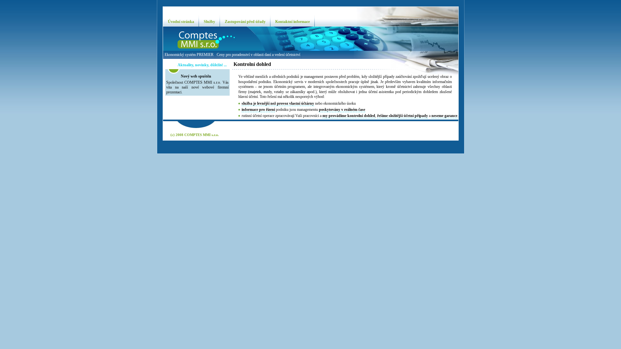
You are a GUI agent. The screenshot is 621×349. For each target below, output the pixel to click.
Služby (209, 21)
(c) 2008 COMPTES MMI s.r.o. (194, 135)
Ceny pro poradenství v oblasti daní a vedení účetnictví (258, 54)
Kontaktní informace (292, 21)
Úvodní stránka (181, 21)
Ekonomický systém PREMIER (189, 54)
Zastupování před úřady (245, 21)
